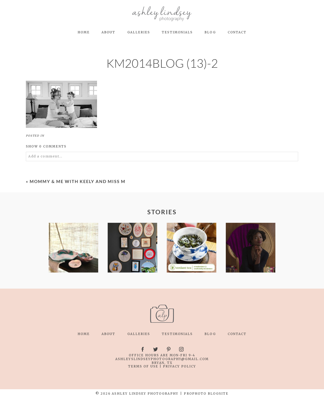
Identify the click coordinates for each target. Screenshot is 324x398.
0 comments (46, 146)
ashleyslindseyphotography (148, 359)
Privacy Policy (179, 366)
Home (84, 32)
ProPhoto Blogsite (206, 394)
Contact (237, 32)
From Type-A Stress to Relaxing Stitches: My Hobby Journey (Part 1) (132, 248)
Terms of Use (143, 366)
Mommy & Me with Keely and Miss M (77, 181)
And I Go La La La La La (250, 248)
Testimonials (177, 32)
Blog (210, 32)
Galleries (138, 32)
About (108, 32)
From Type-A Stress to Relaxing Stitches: (73, 248)
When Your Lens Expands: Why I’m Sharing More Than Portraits (191, 248)
